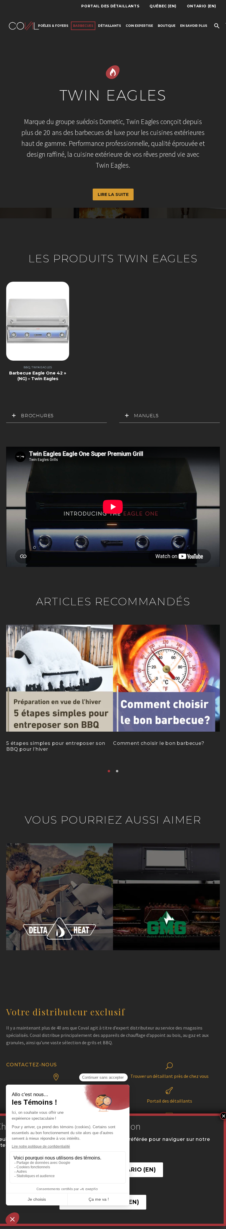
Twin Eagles (41, 367)
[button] (109, 771)
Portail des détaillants (110, 6)
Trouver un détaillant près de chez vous (169, 1076)
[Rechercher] (216, 25)
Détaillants (109, 26)
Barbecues (83, 26)
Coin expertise (139, 26)
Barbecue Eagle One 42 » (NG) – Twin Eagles (37, 375)
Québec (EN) (163, 6)
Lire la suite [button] (113, 194)
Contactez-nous (31, 1065)
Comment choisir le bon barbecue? (159, 743)
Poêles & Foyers (53, 26)
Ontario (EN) (201, 6)
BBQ (27, 367)
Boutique (166, 26)
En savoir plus (193, 26)
